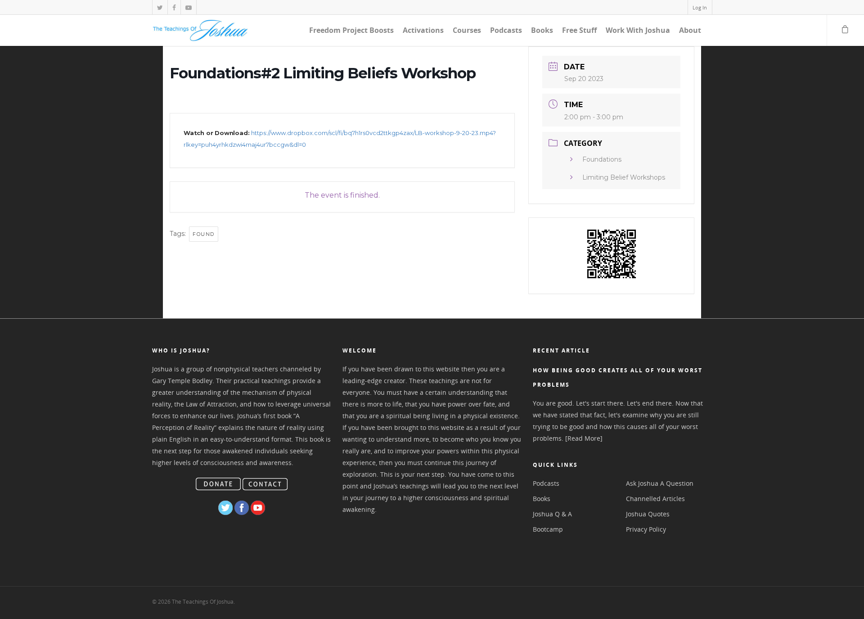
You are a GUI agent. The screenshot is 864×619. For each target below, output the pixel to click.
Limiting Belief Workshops (623, 177)
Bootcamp (548, 529)
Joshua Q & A (552, 514)
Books (542, 30)
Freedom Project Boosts (351, 30)
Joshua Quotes (648, 514)
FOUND (204, 234)
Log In (700, 7)
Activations (423, 30)
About (690, 30)
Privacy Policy (646, 529)
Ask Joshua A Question (659, 483)
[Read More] (584, 438)
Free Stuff (579, 30)
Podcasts (506, 30)
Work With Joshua (638, 30)
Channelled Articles (655, 498)
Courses (467, 30)
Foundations (601, 159)
